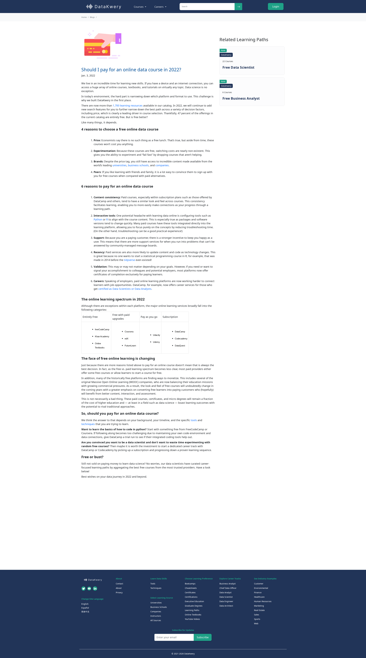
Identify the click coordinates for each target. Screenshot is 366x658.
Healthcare (259, 597)
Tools (152, 583)
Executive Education (194, 601)
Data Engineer (226, 601)
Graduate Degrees (193, 605)
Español (85, 607)
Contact (119, 583)
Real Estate (259, 610)
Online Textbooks (193, 614)
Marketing (259, 605)
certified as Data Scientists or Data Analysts (124, 288)
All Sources (155, 620)
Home (84, 17)
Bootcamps (190, 583)
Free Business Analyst (241, 98)
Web (256, 623)
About (119, 588)
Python (98, 219)
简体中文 (85, 611)
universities (120, 165)
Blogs (92, 17)
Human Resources (262, 601)
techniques (88, 424)
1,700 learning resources (128, 105)
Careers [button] (159, 6)
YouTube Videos (192, 619)
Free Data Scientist (238, 67)
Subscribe (203, 637)
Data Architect (226, 605)
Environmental (261, 588)
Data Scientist (226, 597)
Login (275, 6)
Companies (155, 611)
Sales (256, 614)
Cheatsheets (191, 588)
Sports (257, 619)
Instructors (155, 616)
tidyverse (129, 260)
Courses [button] (139, 6)
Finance (257, 592)
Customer (258, 583)
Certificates (190, 592)
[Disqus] (148, 526)
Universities (156, 602)
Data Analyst (225, 592)
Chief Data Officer (227, 588)
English (84, 604)
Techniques (155, 588)
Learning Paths (192, 610)
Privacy (119, 592)
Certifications (191, 597)
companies (162, 165)
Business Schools (158, 607)
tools (194, 420)
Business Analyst (227, 583)
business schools (138, 165)
